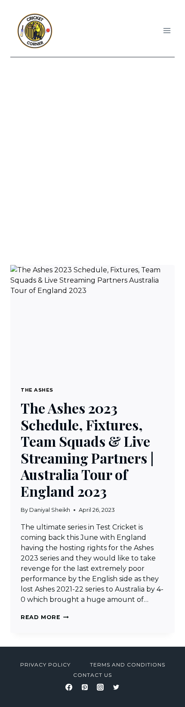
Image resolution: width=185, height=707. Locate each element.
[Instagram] (100, 687)
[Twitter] (116, 687)
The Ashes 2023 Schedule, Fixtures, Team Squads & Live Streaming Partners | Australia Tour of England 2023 (87, 449)
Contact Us (92, 675)
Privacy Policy (45, 664)
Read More (45, 617)
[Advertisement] (92, 154)
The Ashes (37, 390)
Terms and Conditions (127, 664)
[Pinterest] (85, 687)
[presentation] (92, 320)
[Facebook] (69, 687)
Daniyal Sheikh (49, 510)
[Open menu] (167, 30)
